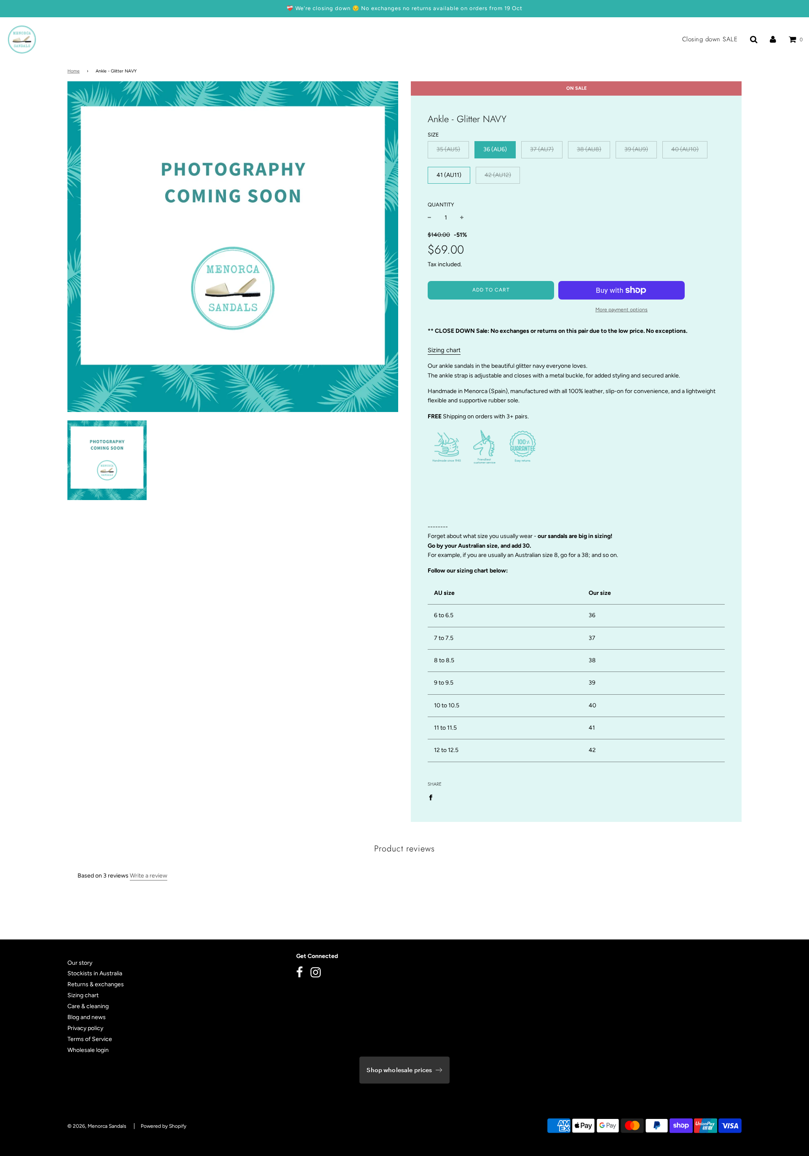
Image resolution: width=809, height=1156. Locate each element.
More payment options (621, 310)
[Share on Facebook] (433, 797)
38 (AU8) (589, 149)
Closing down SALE (710, 39)
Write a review (148, 875)
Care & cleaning (88, 1006)
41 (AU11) (449, 175)
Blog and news (86, 1017)
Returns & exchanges (95, 984)
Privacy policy (85, 1028)
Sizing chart (444, 349)
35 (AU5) (448, 149)
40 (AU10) (685, 149)
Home (73, 71)
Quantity (441, 204)
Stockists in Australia (94, 973)
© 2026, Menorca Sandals (96, 1126)
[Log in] (773, 39)
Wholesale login (88, 1050)
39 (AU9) (636, 149)
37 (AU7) (542, 149)
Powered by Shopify (163, 1126)
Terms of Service (89, 1039)
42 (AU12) (498, 175)
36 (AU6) (495, 149)
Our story (79, 962)
